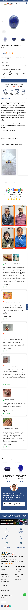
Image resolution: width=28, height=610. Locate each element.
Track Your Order (5, 581)
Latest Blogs (3, 579)
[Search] (22, 3)
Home (2, 7)
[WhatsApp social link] (10, 606)
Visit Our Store (4, 574)
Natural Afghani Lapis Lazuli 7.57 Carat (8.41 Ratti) (7, 476)
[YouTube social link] (7, 606)
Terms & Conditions (19, 574)
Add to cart (14, 81)
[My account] (19, 3)
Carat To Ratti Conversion (6, 595)
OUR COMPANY (5, 567)
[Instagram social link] (5, 606)
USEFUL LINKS (4, 585)
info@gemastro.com (9, 563)
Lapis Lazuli (7, 7)
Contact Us (17, 576)
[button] (2, 21)
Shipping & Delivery (5, 590)
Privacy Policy (18, 569)
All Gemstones (18, 579)
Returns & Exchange (19, 572)
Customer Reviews (5, 576)
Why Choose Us (4, 572)
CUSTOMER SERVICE (20, 567)
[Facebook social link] (2, 606)
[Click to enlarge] (4, 31)
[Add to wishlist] (25, 45)
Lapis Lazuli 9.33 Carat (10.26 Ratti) (21, 476)
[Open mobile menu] (1, 3)
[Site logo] (8, 3)
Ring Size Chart (4, 598)
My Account (3, 588)
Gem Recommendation (6, 593)
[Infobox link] (7, 530)
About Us (3, 569)
